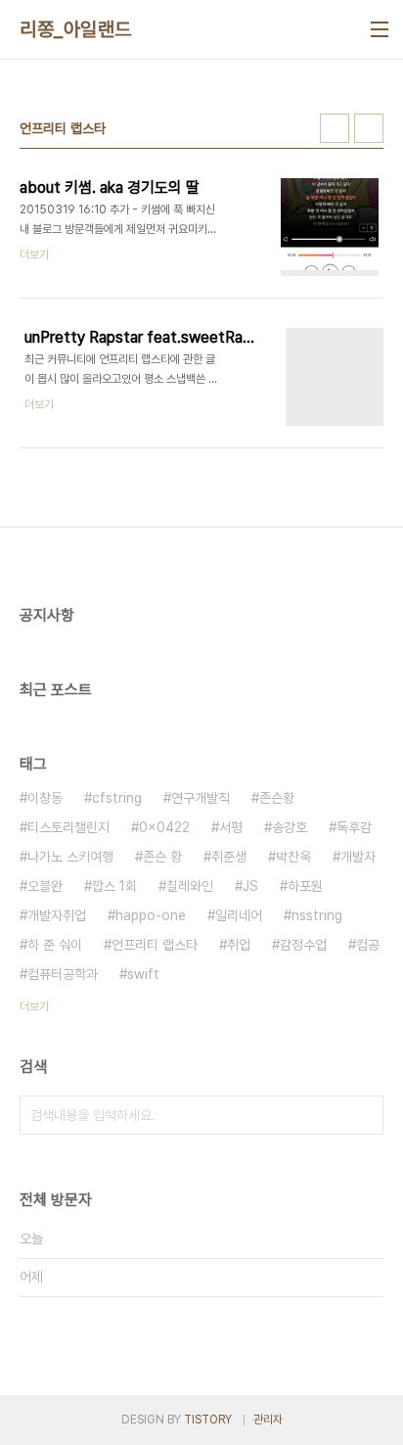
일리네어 (238, 915)
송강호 (289, 827)
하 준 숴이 (54, 945)
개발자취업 (56, 915)
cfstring (117, 798)
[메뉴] (379, 29)
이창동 (45, 798)
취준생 (228, 856)
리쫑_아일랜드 (76, 29)
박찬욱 (293, 856)
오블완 (45, 886)
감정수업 (303, 945)
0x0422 (164, 827)
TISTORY (208, 1419)
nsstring (316, 915)
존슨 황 (162, 856)
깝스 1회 (114, 886)
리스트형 (368, 128)
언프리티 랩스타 (155, 945)
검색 (363, 1115)
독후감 (354, 827)
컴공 (368, 945)
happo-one (150, 915)
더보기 (34, 1006)
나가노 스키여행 (70, 856)
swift (143, 974)
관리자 (268, 1419)
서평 (231, 827)
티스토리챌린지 (68, 827)
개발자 (358, 856)
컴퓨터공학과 (62, 974)
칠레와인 (189, 886)
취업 (238, 945)
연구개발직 (200, 798)
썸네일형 (334, 128)
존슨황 (276, 798)
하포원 (305, 886)
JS (250, 886)
